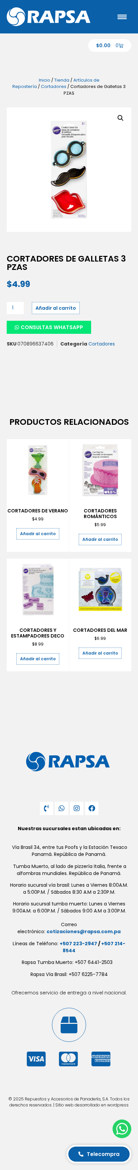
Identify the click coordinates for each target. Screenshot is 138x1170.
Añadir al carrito (56, 308)
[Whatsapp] (61, 808)
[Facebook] (91, 808)
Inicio (44, 80)
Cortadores (53, 86)
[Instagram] (76, 808)
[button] (121, 118)
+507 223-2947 (78, 943)
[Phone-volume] (46, 808)
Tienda (61, 80)
